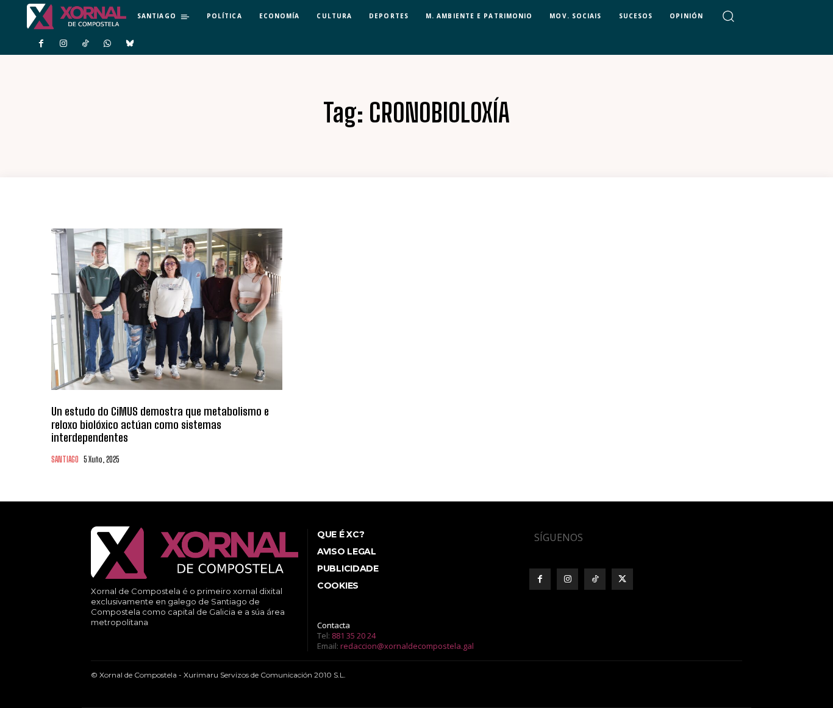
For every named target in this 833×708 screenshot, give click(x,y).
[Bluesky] (130, 44)
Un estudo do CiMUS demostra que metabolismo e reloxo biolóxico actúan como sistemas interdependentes (160, 424)
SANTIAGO (65, 459)
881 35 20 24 (354, 635)
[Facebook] (41, 44)
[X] (622, 579)
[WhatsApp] (107, 44)
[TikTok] (85, 44)
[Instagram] (63, 44)
